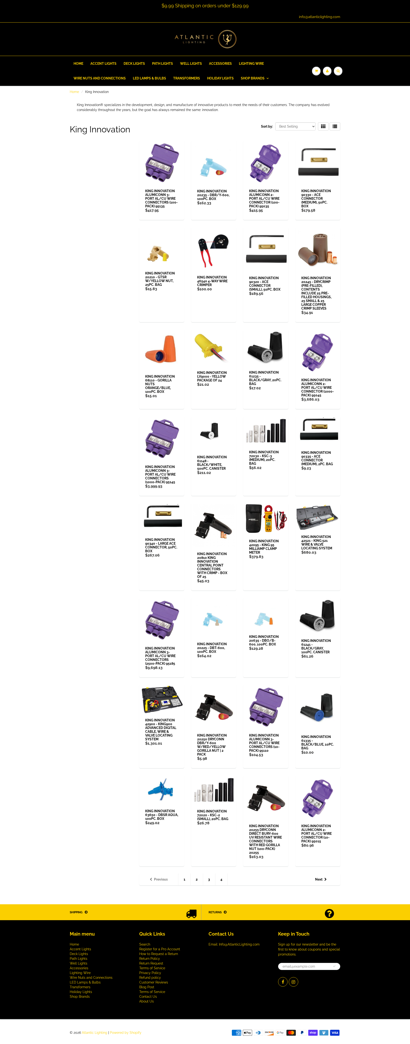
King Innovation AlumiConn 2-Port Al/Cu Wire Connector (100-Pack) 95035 (264, 198)
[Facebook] (283, 982)
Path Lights (162, 63)
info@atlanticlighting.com (319, 17)
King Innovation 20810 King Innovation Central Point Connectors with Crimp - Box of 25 (212, 565)
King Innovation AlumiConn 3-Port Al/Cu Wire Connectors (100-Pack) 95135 (161, 198)
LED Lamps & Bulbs (149, 78)
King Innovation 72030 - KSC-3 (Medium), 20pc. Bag (264, 457)
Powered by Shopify (125, 1033)
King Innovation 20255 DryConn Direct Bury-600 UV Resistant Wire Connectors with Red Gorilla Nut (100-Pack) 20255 (265, 839)
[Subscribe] (334, 966)
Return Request (151, 963)
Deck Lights (134, 63)
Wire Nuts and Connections (100, 78)
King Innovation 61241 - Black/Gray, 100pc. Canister (316, 646)
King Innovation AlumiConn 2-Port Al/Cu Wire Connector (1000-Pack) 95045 (317, 387)
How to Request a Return (158, 954)
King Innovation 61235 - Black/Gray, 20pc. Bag (265, 378)
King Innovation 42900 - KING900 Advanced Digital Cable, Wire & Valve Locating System (160, 729)
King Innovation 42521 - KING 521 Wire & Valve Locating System (316, 542)
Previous (161, 879)
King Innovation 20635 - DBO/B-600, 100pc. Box (264, 640)
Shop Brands (253, 78)
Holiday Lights (220, 78)
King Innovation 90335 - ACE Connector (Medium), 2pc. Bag (317, 458)
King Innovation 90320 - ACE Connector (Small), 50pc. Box (264, 283)
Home (78, 63)
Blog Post (146, 987)
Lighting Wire (251, 63)
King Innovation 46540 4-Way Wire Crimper (212, 281)
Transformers (186, 78)
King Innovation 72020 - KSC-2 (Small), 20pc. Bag (212, 815)
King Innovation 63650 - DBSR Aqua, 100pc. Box (161, 815)
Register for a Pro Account (159, 949)
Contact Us (148, 996)
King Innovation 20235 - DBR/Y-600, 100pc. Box (213, 195)
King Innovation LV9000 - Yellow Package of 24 (212, 376)
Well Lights (191, 63)
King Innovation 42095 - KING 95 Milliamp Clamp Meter (264, 546)
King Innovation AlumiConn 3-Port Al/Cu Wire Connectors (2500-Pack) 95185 (160, 655)
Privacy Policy (150, 973)
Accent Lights (103, 63)
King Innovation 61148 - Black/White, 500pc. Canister (212, 462)
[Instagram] (293, 982)
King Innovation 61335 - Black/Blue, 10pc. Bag (317, 742)
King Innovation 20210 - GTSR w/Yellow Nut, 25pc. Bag (160, 279)
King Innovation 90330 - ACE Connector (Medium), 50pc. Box (316, 198)
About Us (146, 1001)
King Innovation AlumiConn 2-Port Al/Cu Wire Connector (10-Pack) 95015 (316, 833)
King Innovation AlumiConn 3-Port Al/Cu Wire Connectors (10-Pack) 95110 (264, 742)
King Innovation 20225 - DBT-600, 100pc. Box (212, 648)
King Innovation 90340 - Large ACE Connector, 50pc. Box (161, 545)
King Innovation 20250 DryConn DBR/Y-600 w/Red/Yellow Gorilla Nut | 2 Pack (212, 744)
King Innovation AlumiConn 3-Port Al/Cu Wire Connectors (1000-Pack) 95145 (160, 474)
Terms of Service (152, 968)
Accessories (220, 63)
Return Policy (149, 958)
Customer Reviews (153, 982)
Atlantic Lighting (94, 1033)
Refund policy (150, 977)
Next (318, 879)
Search (144, 944)
